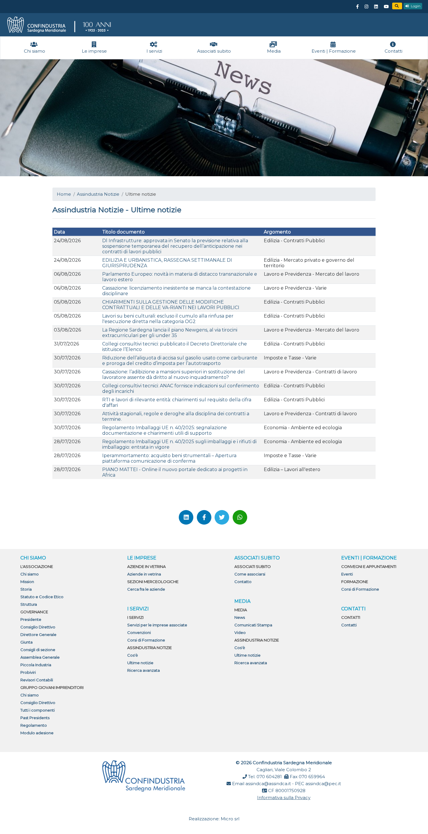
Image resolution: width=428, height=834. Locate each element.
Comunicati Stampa (253, 625)
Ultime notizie (140, 662)
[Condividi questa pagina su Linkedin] (186, 517)
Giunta (26, 642)
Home (64, 194)
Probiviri (28, 672)
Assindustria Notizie (98, 194)
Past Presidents (34, 717)
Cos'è (132, 655)
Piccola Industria (35, 664)
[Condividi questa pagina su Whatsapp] (240, 517)
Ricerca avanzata (143, 670)
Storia (26, 589)
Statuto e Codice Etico (41, 596)
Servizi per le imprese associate (157, 625)
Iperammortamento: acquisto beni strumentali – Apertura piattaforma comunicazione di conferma (169, 458)
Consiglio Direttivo (37, 627)
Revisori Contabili (36, 680)
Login (415, 6)
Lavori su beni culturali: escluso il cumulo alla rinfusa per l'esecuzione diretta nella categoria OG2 (168, 318)
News (239, 617)
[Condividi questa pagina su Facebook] (204, 517)
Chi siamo (29, 574)
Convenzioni (139, 632)
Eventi (347, 574)
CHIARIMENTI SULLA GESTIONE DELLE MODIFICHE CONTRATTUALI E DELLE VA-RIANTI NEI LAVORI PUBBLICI (170, 304)
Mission (27, 581)
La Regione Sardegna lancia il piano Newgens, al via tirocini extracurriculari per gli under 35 (169, 332)
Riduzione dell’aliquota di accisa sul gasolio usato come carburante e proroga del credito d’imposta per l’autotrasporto (179, 360)
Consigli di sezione (37, 649)
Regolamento (33, 725)
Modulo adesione (37, 732)
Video (240, 632)
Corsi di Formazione (146, 640)
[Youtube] (386, 6)
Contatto (243, 581)
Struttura (28, 604)
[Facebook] (357, 6)
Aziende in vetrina (144, 574)
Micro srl (230, 818)
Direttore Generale (38, 634)
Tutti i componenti (37, 710)
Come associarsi (249, 574)
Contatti (349, 625)
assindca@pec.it (323, 783)
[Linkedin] (376, 6)
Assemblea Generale (40, 657)
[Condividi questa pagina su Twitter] (222, 517)
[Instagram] (366, 6)
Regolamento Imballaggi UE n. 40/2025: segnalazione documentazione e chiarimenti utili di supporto (164, 430)
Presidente (30, 619)
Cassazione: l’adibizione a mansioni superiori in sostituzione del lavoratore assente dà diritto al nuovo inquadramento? (173, 374)
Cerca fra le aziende (146, 589)
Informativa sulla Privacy (283, 797)
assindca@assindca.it (268, 783)
